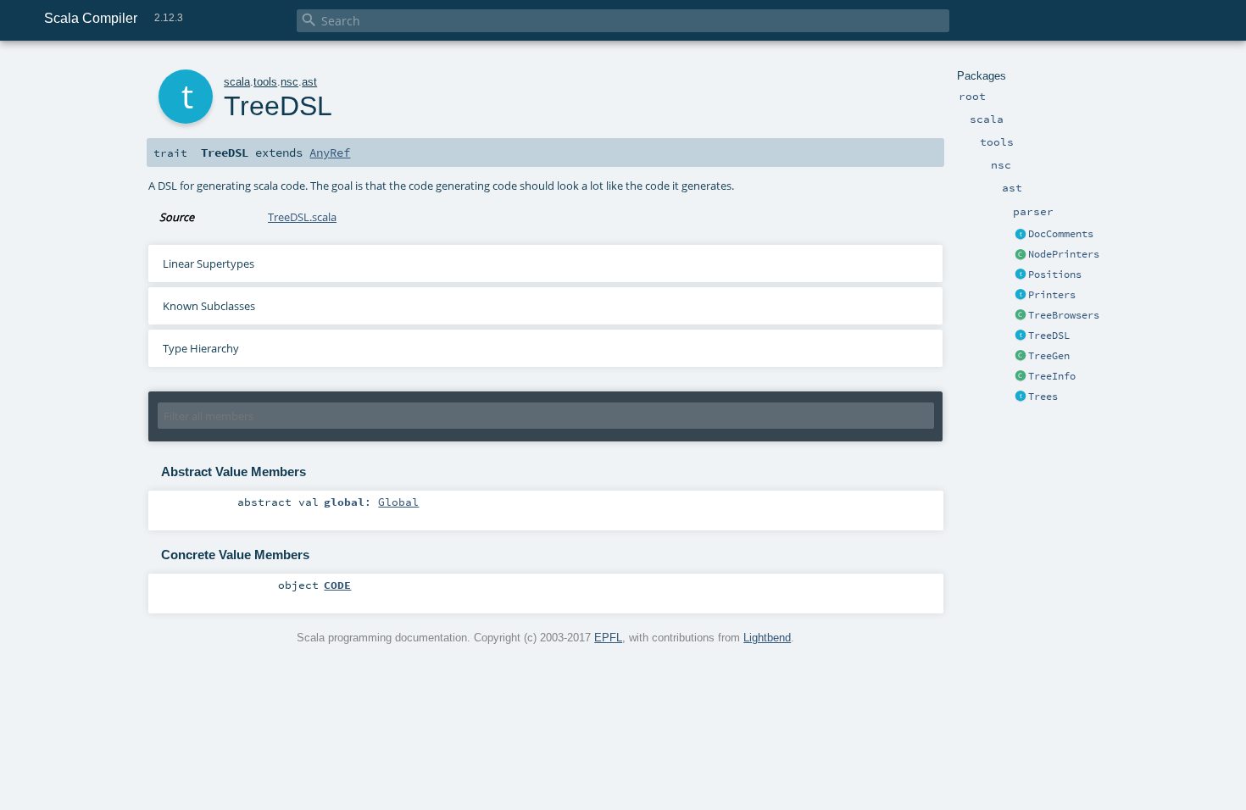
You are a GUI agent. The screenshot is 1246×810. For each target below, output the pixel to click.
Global (398, 501)
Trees (1043, 396)
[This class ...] (1020, 377)
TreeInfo (1052, 376)
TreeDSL (1049, 335)
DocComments (1060, 234)
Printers (1052, 295)
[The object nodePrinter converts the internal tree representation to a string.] (1020, 255)
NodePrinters (1063, 254)
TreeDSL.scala (302, 217)
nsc (289, 81)
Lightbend (767, 637)
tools (265, 81)
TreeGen (1049, 356)
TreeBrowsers (1063, 315)
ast (309, 81)
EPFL (608, 637)
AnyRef (329, 152)
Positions (1055, 274)
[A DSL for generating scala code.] (1020, 336)
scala (237, 81)
